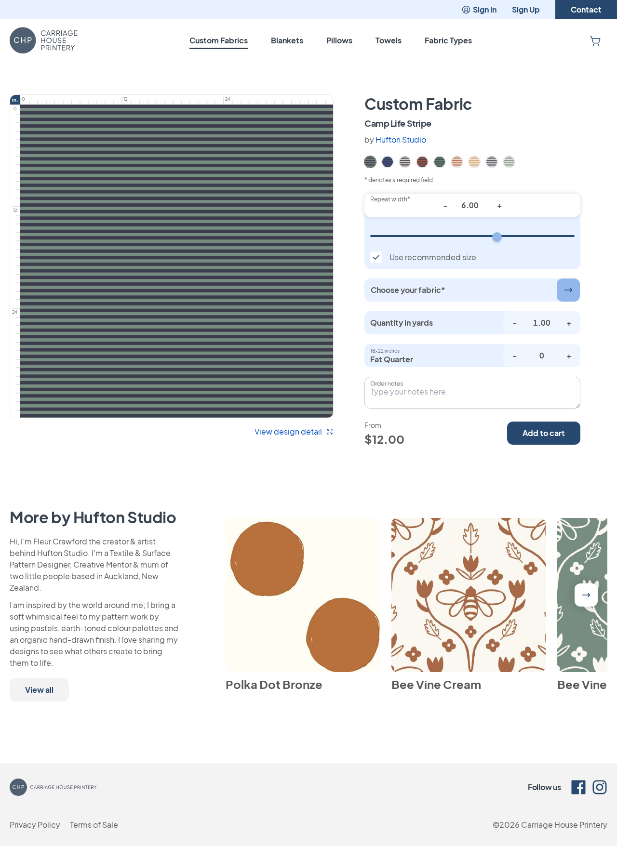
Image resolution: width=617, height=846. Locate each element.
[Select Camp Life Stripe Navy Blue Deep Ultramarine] (387, 161)
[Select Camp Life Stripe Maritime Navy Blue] (405, 161)
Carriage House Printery (564, 825)
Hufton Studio (401, 139)
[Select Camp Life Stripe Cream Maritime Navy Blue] (491, 161)
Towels (389, 40)
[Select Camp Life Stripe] (370, 161)
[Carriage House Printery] (44, 40)
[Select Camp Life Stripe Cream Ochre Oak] (474, 161)
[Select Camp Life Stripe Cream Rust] (457, 161)
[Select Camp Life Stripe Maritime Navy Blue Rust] (422, 161)
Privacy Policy (35, 825)
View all (39, 690)
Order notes (386, 383)
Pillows (339, 40)
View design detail (288, 431)
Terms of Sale (94, 825)
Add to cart (544, 433)
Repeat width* (390, 199)
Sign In (484, 9)
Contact (586, 9)
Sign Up (526, 9)
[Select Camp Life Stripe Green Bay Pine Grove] (439, 161)
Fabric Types (448, 40)
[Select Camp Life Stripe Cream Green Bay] (509, 161)
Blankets (287, 40)
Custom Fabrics (218, 40)
